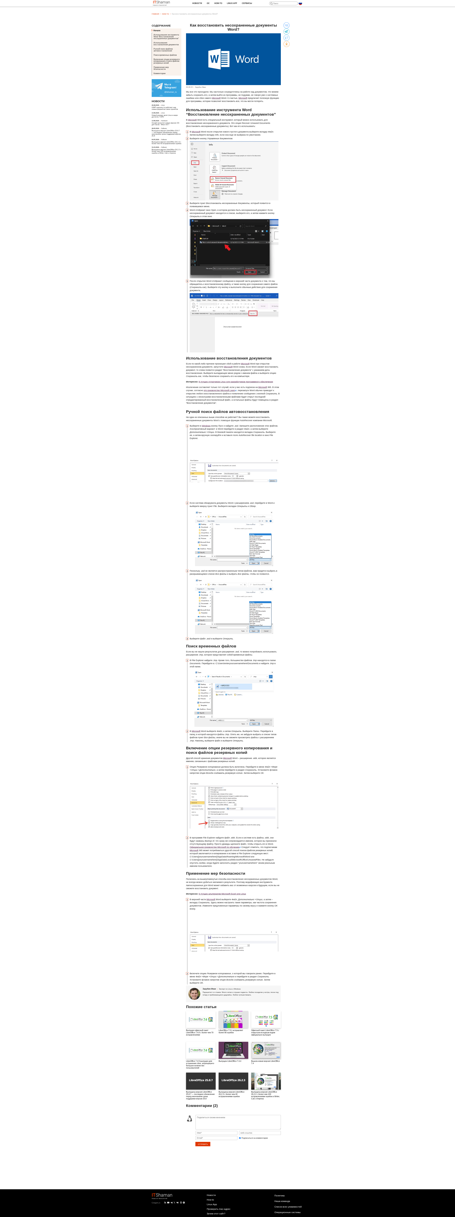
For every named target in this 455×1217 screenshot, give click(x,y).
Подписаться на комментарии (254, 1138)
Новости (197, 3)
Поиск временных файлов (165, 55)
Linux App (232, 3)
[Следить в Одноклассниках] (181, 1202)
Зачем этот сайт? (216, 1213)
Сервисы (247, 3)
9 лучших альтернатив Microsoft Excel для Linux (222, 894)
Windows (206, 426)
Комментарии (160, 73)
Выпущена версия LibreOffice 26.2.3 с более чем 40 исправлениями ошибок (166, 142)
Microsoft (216, 98)
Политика (279, 1195)
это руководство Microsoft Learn (219, 390)
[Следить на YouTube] (168, 1203)
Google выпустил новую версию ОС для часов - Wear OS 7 (165, 123)
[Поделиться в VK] (286, 25)
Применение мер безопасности (161, 68)
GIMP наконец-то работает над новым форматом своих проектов (165, 108)
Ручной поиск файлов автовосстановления (163, 50)
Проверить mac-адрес (218, 1209)
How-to (218, 3)
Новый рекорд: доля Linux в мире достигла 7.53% (165, 116)
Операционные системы (287, 1212)
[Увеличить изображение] (233, 59)
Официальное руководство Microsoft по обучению (214, 847)
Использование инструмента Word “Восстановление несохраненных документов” (166, 37)
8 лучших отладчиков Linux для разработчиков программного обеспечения (236, 382)
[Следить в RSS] (165, 1203)
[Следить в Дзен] (184, 1203)
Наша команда (282, 1201)
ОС (208, 3)
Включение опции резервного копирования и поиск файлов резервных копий (167, 61)
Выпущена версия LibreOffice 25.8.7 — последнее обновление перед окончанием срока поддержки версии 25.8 (166, 133)
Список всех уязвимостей (288, 1207)
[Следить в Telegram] (171, 1203)
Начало (156, 31)
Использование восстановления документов (166, 44)
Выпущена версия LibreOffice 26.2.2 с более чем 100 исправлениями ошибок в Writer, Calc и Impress (166, 151)
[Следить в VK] (177, 1202)
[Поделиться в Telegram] (286, 32)
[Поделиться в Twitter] (286, 38)
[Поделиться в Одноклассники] (287, 44)
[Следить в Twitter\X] (174, 1203)
